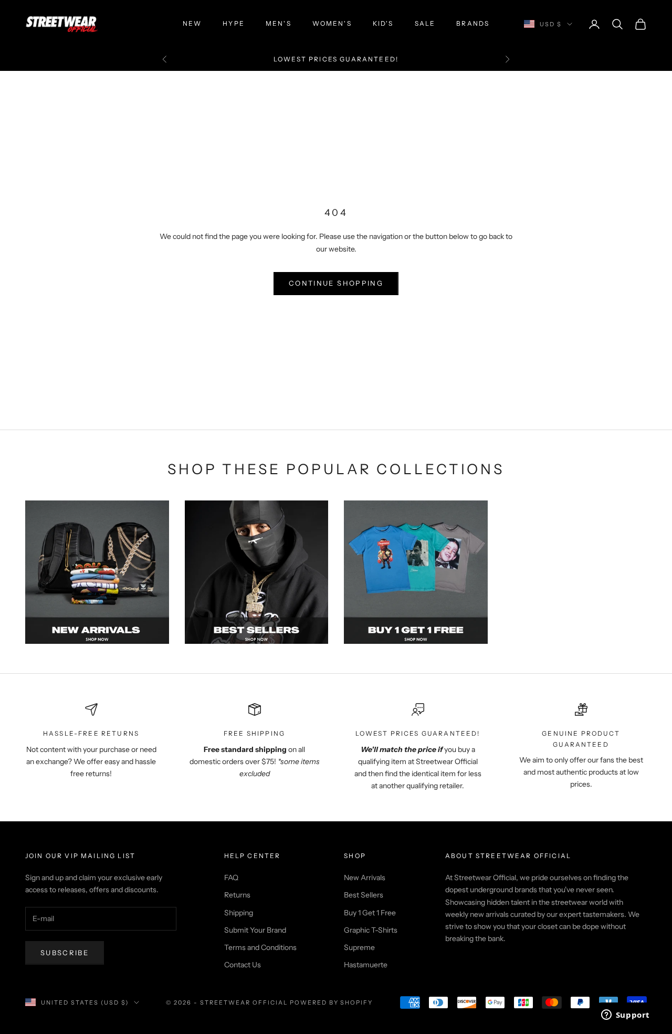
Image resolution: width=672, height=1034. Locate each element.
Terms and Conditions (260, 947)
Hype (234, 23)
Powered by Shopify (331, 1002)
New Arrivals (364, 877)
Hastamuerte (365, 964)
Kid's (383, 23)
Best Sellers (363, 895)
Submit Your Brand (255, 930)
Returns (237, 895)
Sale (425, 23)
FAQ (231, 877)
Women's (332, 23)
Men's (278, 23)
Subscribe (64, 952)
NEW (192, 23)
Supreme (359, 947)
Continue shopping (336, 283)
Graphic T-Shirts (370, 930)
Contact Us (242, 964)
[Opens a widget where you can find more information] (625, 1015)
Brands (472, 23)
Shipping (238, 912)
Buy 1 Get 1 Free (370, 912)
